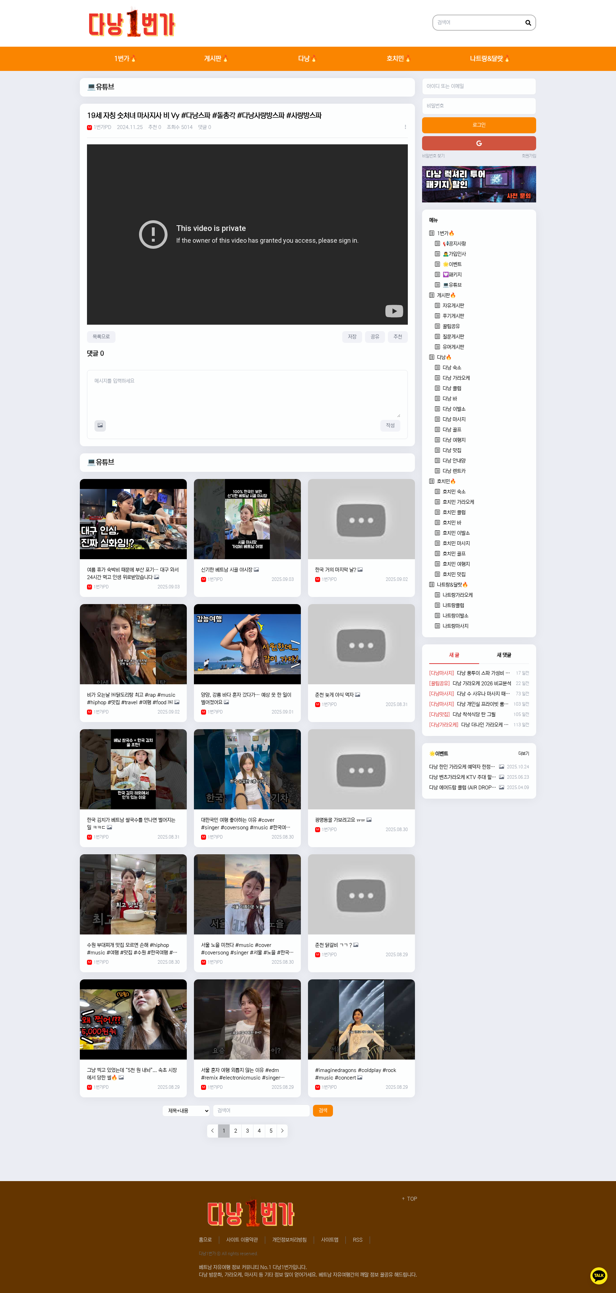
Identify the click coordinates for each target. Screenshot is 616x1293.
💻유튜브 (100, 87)
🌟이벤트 (452, 264)
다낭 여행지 (454, 440)
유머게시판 (453, 347)
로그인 (479, 125)
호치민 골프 (454, 554)
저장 (352, 337)
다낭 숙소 (452, 368)
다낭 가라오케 (456, 378)
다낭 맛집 (452, 450)
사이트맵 (329, 1240)
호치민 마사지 (456, 543)
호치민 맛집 (454, 574)
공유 (375, 337)
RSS (358, 1240)
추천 (398, 337)
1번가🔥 (125, 58)
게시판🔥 (216, 58)
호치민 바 (452, 523)
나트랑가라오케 (458, 595)
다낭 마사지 (454, 419)
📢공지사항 (454, 244)
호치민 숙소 (454, 492)
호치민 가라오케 (458, 502)
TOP (411, 1199)
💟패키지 (452, 275)
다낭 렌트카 (454, 471)
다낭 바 (450, 399)
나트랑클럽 (453, 605)
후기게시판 (453, 316)
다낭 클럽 (452, 388)
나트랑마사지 (455, 626)
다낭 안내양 (454, 461)
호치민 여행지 (456, 564)
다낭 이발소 (454, 409)
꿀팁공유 (451, 326)
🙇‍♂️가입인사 (454, 254)
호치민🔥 (399, 58)
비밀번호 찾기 (433, 156)
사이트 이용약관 (242, 1240)
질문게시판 (453, 337)
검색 (323, 1110)
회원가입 (529, 156)
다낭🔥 (308, 58)
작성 (390, 425)
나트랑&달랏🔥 (490, 58)
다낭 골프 (452, 430)
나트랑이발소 (455, 616)
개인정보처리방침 (289, 1240)
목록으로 (101, 337)
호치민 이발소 (456, 533)
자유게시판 (453, 306)
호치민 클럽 (454, 512)
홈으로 (205, 1240)
